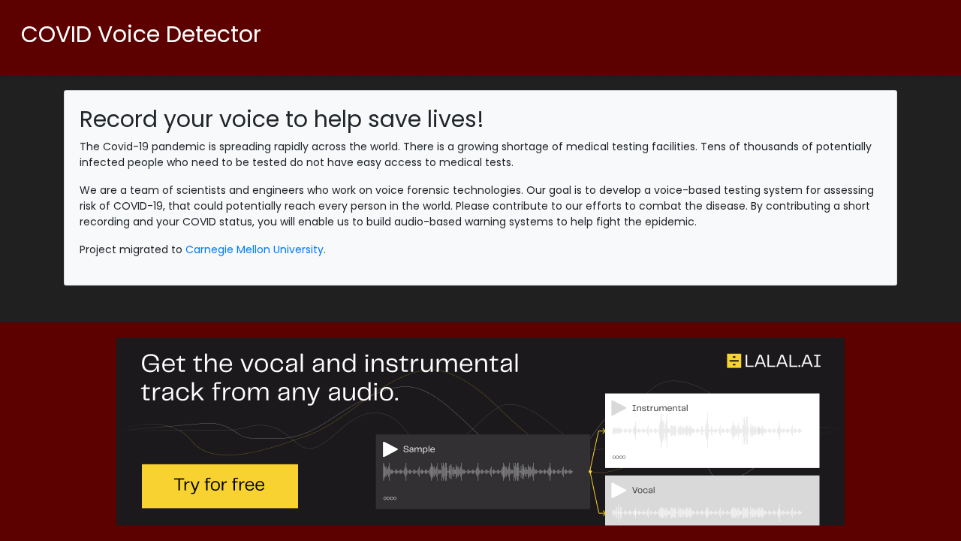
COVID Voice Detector (141, 34)
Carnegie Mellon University (254, 249)
